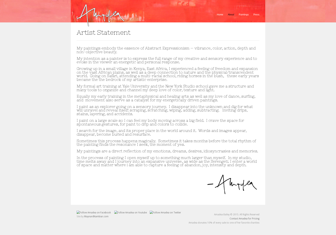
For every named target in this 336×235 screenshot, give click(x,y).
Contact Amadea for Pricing (244, 218)
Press (256, 14)
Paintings (244, 14)
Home (220, 14)
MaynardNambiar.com (96, 216)
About (231, 14)
